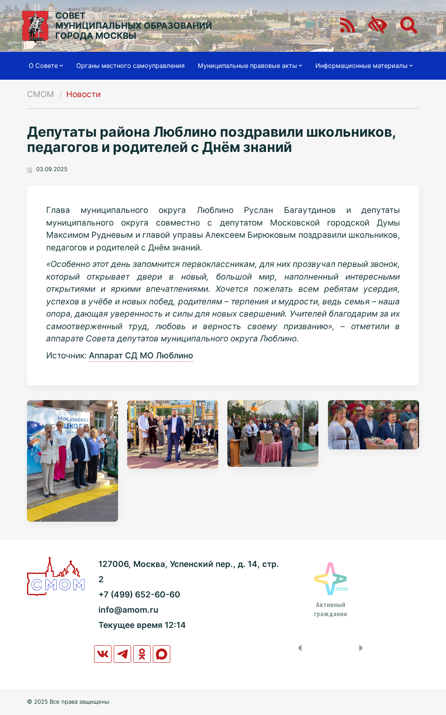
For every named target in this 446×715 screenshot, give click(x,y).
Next (362, 647)
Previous (297, 647)
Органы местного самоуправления (130, 66)
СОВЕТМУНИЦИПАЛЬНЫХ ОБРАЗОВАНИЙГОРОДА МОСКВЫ (133, 26)
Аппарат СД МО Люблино (141, 356)
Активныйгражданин (330, 609)
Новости (83, 94)
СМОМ (40, 94)
